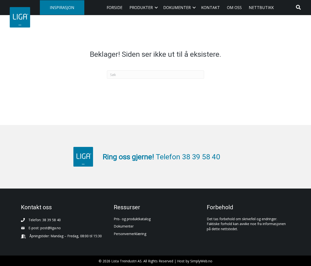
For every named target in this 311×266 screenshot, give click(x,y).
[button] (156, 7)
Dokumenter (177, 7)
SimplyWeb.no (201, 261)
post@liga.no (50, 228)
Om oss (234, 7)
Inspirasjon (62, 7)
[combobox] (155, 74)
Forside (114, 7)
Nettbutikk (261, 7)
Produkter (141, 7)
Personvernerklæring (130, 233)
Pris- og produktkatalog (132, 219)
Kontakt (210, 7)
